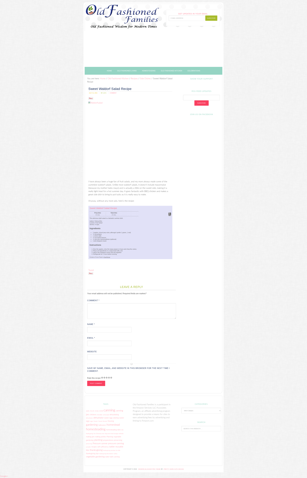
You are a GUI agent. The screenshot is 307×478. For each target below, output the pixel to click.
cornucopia (106, 414)
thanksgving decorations (106, 453)
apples (88, 411)
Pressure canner (100, 443)
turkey (115, 453)
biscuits (92, 411)
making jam (90, 437)
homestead (113, 424)
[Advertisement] (153, 49)
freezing (111, 421)
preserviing (118, 440)
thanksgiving (96, 450)
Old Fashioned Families (114, 15)
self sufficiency (103, 447)
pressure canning (116, 443)
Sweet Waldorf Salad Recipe (103, 208)
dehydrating (114, 415)
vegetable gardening (95, 457)
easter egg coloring (111, 418)
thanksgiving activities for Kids (111, 450)
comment (113, 93)
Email (91, 338)
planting (98, 440)
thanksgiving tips (92, 453)
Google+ (4, 476)
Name (91, 324)
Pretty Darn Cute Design (174, 469)
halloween (102, 425)
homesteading (96, 429)
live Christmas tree (99, 433)
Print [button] (169, 215)
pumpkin (88, 447)
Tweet (91, 270)
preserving (89, 443)
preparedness (108, 440)
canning (109, 410)
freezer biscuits (102, 421)
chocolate (99, 414)
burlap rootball (99, 411)
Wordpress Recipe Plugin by (100, 257)
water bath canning (112, 457)
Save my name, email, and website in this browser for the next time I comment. (128, 369)
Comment (93, 300)
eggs (91, 421)
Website (92, 352)
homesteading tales (113, 430)
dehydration (89, 418)
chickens (93, 415)
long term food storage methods (114, 433)
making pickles (100, 437)
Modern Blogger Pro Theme (149, 469)
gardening (92, 424)
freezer (96, 421)
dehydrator (98, 418)
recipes (94, 447)
